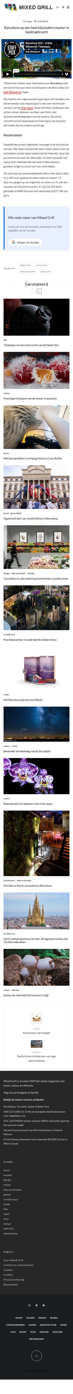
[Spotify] (43, 1305)
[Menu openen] (68, 7)
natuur (7, 393)
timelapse (46, 272)
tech (6, 1218)
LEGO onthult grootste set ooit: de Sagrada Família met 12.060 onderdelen (36, 940)
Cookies (8, 1274)
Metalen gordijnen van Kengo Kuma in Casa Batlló (33, 458)
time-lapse (27, 107)
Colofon (8, 1270)
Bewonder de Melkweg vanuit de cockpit (27, 751)
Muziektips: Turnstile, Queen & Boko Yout (26, 1106)
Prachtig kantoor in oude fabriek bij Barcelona (30, 639)
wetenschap (11, 1233)
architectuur (9, 634)
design (7, 573)
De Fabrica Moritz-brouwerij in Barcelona (28, 885)
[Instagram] (29, 1305)
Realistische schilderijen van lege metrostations (36, 1056)
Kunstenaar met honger (36, 1030)
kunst (6, 453)
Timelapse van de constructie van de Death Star (31, 345)
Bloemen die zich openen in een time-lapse (28, 803)
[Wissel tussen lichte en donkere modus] (57, 7)
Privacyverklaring (14, 1279)
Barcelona (25, 265)
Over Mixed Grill (13, 1260)
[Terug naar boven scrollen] (36, 1355)
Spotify (34, 1092)
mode (6, 694)
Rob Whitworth (12, 92)
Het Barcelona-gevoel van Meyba (23, 699)
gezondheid (15, 513)
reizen (29, 21)
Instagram (22, 1092)
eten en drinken (18, 573)
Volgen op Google (28, 242)
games (7, 1194)
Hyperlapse (42, 265)
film (5, 340)
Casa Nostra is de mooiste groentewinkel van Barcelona (36, 578)
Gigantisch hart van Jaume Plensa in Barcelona (31, 518)
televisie (15, 990)
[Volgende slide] (39, 291)
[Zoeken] (63, 7)
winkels (30, 573)
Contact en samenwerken (18, 1265)
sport (7, 1214)
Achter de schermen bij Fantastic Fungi (26, 995)
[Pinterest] (36, 1305)
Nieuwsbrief (11, 1284)
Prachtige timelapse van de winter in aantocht (30, 398)
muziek (8, 1175)
